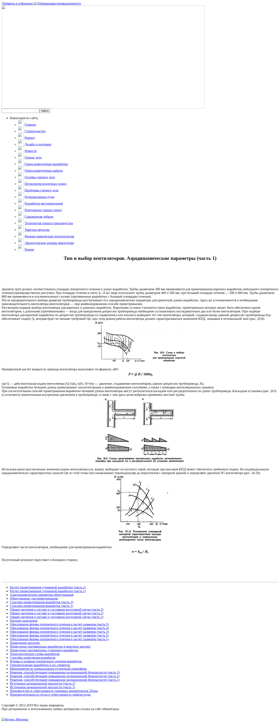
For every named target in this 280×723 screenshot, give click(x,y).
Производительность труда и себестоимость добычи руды (50, 694)
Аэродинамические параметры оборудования (41, 594)
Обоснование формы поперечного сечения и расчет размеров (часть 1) (59, 639)
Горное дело (33, 157)
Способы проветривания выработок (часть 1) (41, 606)
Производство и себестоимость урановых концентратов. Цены (54, 691)
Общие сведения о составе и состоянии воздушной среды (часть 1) (56, 617)
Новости (31, 151)
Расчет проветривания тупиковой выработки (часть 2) (48, 587)
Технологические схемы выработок (35, 654)
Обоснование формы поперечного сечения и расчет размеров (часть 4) (59, 628)
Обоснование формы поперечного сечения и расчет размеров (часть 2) (59, 635)
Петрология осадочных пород (45, 183)
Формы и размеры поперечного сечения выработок (46, 661)
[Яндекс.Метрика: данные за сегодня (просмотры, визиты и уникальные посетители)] (15, 719)
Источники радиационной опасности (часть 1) (42, 687)
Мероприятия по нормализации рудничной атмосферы (48, 668)
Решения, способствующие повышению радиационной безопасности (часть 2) (65, 676)
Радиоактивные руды (39, 197)
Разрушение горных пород (43, 210)
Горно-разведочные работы (44, 170)
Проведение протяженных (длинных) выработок (44, 650)
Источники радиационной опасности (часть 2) (42, 683)
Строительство (35, 131)
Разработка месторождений (44, 203)
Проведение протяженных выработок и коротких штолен (50, 646)
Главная (30, 124)
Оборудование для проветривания (34, 598)
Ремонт (30, 137)
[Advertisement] (140, 278)
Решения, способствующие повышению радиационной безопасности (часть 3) (65, 672)
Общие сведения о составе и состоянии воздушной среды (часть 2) (56, 613)
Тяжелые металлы (37, 229)
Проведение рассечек (25, 643)
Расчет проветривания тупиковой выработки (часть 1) (48, 591)
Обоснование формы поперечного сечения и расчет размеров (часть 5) (59, 624)
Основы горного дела (40, 177)
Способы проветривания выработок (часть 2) (41, 602)
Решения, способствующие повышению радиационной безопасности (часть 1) (65, 680)
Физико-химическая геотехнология (49, 236)
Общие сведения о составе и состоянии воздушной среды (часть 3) (56, 609)
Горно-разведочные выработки (46, 164)
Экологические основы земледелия (49, 243)
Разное (29, 249)
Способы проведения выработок (33, 657)
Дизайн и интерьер (38, 144)
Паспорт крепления (23, 620)
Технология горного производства (49, 223)
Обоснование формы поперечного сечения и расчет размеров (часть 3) (59, 631)
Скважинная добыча (39, 216)
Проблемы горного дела (41, 190)
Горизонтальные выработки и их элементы (40, 665)
